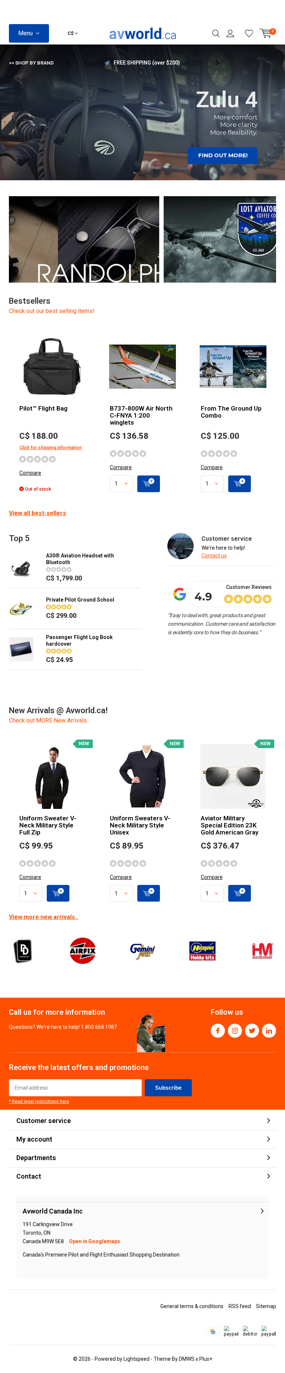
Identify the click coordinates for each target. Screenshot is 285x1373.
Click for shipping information (50, 447)
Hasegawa (202, 951)
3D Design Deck (22, 951)
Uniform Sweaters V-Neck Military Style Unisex (140, 825)
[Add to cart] (148, 483)
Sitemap (266, 1306)
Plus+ (205, 1359)
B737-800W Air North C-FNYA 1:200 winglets (141, 415)
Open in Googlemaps (94, 1241)
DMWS (186, 1359)
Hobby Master (262, 951)
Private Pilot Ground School (80, 600)
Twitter (252, 1031)
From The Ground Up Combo (231, 412)
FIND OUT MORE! (223, 155)
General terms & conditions (191, 1306)
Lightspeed (137, 1359)
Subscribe (168, 1087)
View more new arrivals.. (43, 917)
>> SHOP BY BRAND (31, 63)
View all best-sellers (37, 513)
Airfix (82, 951)
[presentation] (71, 63)
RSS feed (240, 1306)
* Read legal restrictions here (39, 1101)
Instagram (235, 1031)
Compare (30, 473)
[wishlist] (249, 33)
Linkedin (269, 1031)
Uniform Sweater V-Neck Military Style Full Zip (47, 825)
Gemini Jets (142, 951)
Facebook (218, 1031)
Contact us (214, 556)
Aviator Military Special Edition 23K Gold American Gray (229, 825)
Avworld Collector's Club (147, 63)
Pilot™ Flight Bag (43, 408)
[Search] (216, 33)
